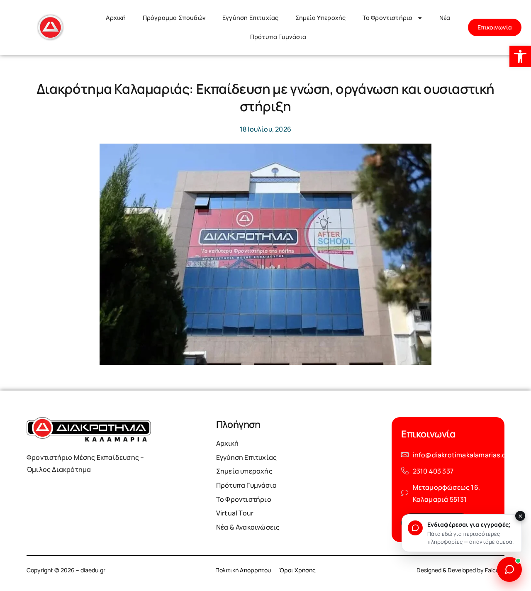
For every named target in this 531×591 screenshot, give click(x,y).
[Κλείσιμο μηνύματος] (520, 516)
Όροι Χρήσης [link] (297, 570)
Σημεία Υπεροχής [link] (320, 18)
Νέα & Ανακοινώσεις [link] (248, 527)
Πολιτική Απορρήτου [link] (243, 570)
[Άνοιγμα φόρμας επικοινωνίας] (509, 569)
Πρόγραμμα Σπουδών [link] (174, 18)
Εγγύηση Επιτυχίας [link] (250, 18)
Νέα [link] (445, 18)
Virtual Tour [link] (234, 513)
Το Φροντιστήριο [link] (388, 18)
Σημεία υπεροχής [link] (244, 471)
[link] (520, 56)
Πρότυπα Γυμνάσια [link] (278, 37)
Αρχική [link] (116, 18)
